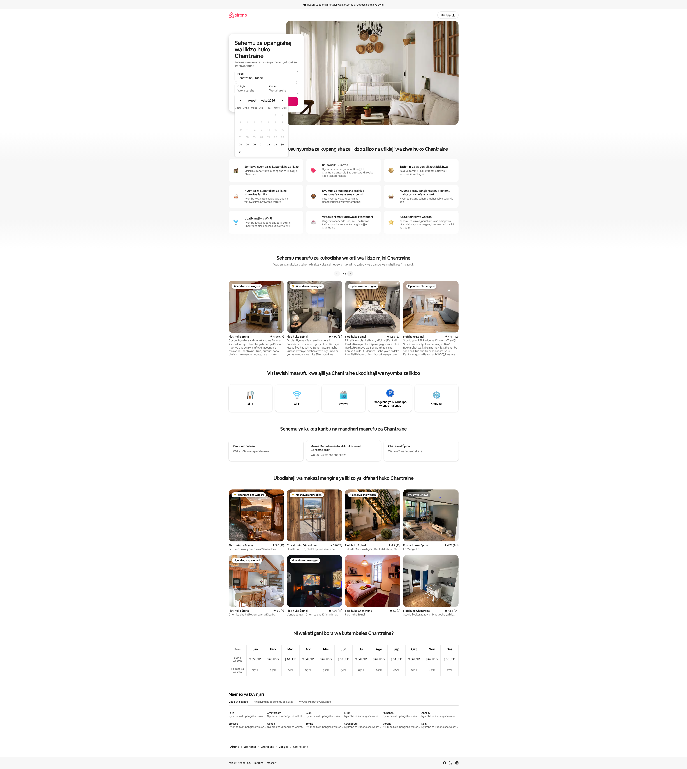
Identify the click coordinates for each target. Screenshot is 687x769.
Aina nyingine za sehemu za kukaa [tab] (273, 701)
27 (261, 144)
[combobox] (266, 78)
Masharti (272, 763)
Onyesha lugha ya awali (370, 4)
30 (282, 144)
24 (240, 144)
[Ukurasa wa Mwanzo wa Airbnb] (238, 15)
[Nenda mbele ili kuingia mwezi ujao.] (282, 101)
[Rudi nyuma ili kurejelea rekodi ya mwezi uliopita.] (241, 101)
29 (275, 144)
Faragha (258, 763)
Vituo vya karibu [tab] (238, 701)
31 (240, 152)
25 (247, 144)
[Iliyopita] (337, 273)
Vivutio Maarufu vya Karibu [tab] (315, 701)
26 (254, 144)
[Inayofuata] (350, 273)
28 (268, 144)
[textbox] (250, 90)
